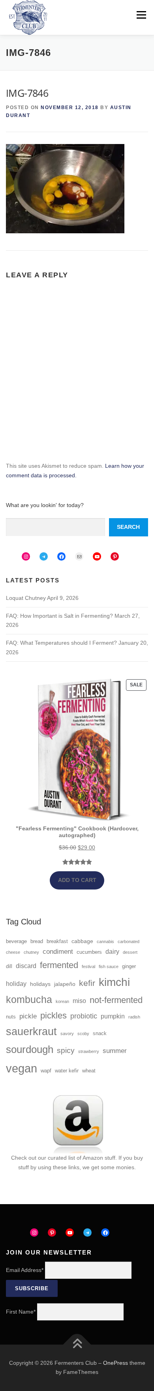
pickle (28, 1016)
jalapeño (64, 984)
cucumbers (89, 952)
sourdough (29, 1049)
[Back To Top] (77, 1344)
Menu (141, 15)
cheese (13, 952)
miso (79, 1000)
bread (36, 941)
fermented (59, 965)
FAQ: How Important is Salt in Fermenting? (59, 616)
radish (134, 1016)
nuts (11, 1017)
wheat (89, 1071)
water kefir (67, 1071)
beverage (16, 941)
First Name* (21, 1311)
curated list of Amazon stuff (81, 1158)
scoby (83, 1033)
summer (115, 1051)
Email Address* (24, 1270)
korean (62, 1001)
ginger (129, 966)
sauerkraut (31, 1031)
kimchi (114, 982)
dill (9, 966)
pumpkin (113, 1016)
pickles (53, 1015)
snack (100, 1033)
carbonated (128, 941)
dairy (112, 951)
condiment (58, 951)
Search (128, 527)
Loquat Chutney (26, 598)
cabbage (82, 941)
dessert (130, 952)
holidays (40, 984)
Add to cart (77, 880)
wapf (46, 1071)
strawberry (88, 1051)
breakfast (57, 941)
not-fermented (116, 1000)
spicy (66, 1050)
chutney (31, 952)
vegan (21, 1068)
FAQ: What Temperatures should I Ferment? (61, 643)
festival (88, 966)
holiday (16, 983)
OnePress (115, 1363)
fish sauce (108, 966)
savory (67, 1033)
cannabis (105, 941)
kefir (87, 983)
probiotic (83, 1016)
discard (26, 966)
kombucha (29, 999)
